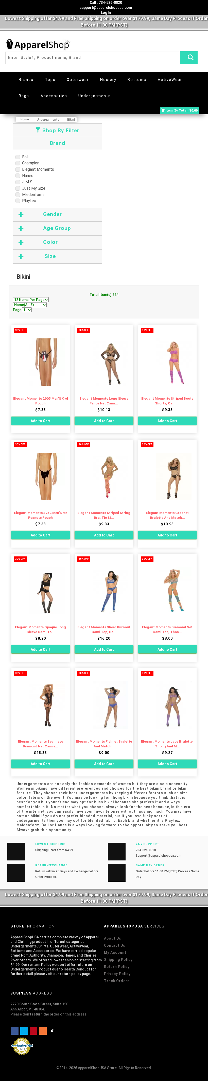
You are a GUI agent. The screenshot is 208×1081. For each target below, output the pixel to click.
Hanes (26, 175)
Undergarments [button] (94, 96)
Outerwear (78, 79)
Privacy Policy (117, 974)
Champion (29, 163)
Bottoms (137, 79)
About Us (112, 938)
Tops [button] (50, 79)
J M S (26, 182)
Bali (24, 157)
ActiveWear (170, 79)
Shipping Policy (118, 960)
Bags (24, 96)
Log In (105, 13)
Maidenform (32, 194)
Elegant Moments (37, 169)
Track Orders (117, 981)
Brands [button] (26, 79)
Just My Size (32, 188)
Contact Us (114, 945)
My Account (115, 952)
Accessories (54, 96)
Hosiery (108, 79)
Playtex (28, 200)
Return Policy (117, 967)
